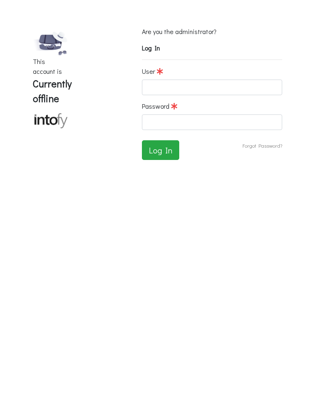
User (149, 71)
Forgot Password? (262, 145)
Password (156, 106)
